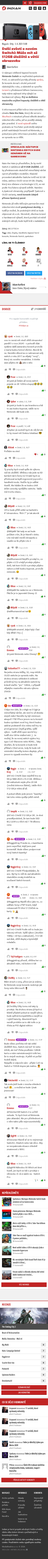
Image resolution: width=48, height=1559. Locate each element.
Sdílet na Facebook (15, 273)
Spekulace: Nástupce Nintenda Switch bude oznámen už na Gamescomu (25, 151)
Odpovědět (20, 369)
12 (44, 575)
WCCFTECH (13, 228)
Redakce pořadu (5, 1503)
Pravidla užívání (21, 1506)
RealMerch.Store (40, 3)
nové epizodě (24, 123)
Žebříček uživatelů (38, 1506)
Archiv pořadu (8, 1497)
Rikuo (10, 465)
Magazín (5, 43)
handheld (23, 232)
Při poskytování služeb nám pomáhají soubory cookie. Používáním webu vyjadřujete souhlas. (21, 1541)
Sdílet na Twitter (33, 273)
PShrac (12, 1465)
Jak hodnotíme (24, 1392)
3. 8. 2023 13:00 (21, 43)
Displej (15, 232)
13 (44, 454)
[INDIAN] (11, 8)
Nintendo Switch (17, 236)
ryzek (10, 336)
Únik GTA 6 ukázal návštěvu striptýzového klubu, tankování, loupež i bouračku (26, 1467)
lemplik (14, 811)
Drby (12, 43)
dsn (9, 705)
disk (9, 232)
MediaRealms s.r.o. (10, 1546)
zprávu (40, 79)
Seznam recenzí (24, 1387)
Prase (13, 377)
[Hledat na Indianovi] (30, 8)
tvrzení (5, 90)
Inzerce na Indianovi (22, 1520)
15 (44, 800)
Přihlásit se (23, 325)
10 (44, 365)
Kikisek (11, 447)
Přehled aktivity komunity (24, 1479)
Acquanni (12, 1408)
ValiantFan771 (14, 668)
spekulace (29, 236)
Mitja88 (11, 506)
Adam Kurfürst (12, 67)
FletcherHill (13, 1080)
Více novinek (24, 1284)
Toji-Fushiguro (17, 956)
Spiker (13, 401)
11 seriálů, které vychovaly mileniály (23, 1410)
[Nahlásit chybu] (27, 1549)
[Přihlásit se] (44, 8)
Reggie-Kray (12, 770)
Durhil (11, 1442)
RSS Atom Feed (6, 1510)
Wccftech (6, 116)
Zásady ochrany (21, 1499)
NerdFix (5, 1516)
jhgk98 (13, 1135)
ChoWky (11, 977)
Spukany (12, 1453)
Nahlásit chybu (37, 278)
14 (44, 516)
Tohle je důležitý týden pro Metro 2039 (26, 1444)
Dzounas (10, 650)
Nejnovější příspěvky (38, 1499)
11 (44, 757)
